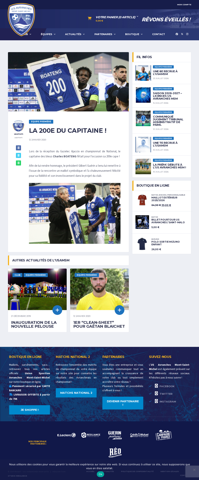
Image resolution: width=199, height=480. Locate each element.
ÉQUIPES (46, 34)
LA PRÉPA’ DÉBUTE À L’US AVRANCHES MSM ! (169, 166)
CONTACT (158, 34)
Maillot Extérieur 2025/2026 (164, 199)
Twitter (166, 393)
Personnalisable (176, 195)
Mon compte (184, 4)
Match (154, 195)
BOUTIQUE (132, 34)
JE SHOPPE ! (29, 410)
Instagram (167, 401)
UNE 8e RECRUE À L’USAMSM (165, 73)
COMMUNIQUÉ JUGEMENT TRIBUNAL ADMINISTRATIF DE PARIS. (168, 121)
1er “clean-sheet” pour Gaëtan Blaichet (99, 324)
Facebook (167, 386)
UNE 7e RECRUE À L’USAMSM (165, 144)
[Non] (194, 470)
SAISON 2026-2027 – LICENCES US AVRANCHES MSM (167, 95)
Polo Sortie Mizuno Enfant (165, 243)
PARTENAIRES (103, 34)
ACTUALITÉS (73, 34)
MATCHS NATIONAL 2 (76, 393)
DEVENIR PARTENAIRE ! (123, 403)
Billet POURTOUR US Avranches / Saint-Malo (168, 221)
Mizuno (163, 195)
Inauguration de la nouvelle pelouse (33, 324)
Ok (100, 474)
